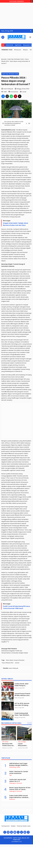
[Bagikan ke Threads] (19, 96)
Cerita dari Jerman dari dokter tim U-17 (17, 780)
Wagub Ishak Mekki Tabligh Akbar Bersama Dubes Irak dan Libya (15, 224)
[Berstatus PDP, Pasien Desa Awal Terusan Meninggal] (8, 733)
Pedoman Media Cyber (24, 826)
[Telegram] (24, 832)
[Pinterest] (28, 832)
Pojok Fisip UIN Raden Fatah (10, 74)
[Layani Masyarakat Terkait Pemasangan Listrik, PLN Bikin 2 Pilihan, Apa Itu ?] (24, 733)
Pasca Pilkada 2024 (7, 663)
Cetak (24, 92)
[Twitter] (18, 832)
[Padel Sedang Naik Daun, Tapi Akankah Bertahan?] (7, 715)
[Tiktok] (21, 832)
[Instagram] (8, 832)
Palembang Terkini (14, 767)
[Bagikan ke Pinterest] (15, 96)
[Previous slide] (28, 723)
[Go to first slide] (31, 723)
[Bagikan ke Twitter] (7, 96)
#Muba (25, 50)
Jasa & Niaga (22, 741)
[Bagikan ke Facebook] (3, 96)
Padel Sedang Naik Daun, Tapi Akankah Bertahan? (22, 715)
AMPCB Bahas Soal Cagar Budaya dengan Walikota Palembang (18, 765)
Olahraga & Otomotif (15, 783)
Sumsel (17, 663)
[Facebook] (4, 832)
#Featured (17, 50)
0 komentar (14, 92)
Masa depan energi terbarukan (15, 660)
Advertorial (9, 45)
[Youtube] (14, 832)
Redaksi (13, 826)
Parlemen (12, 799)
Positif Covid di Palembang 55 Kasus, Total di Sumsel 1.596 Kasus (16, 607)
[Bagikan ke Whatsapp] (11, 96)
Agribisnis (18, 45)
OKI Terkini (5, 741)
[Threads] (11, 832)
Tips (10, 775)
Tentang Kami (5, 826)
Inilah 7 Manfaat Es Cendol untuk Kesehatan (18, 772)
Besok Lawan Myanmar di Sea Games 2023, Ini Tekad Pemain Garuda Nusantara (19, 789)
